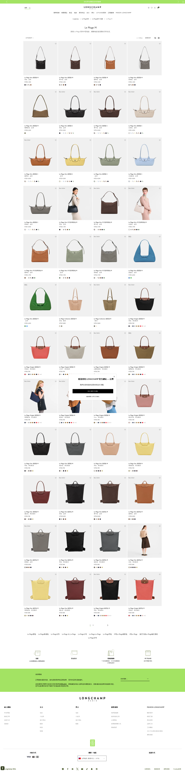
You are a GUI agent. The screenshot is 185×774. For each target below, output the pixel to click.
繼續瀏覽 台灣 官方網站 (92, 396)
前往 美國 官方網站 (93, 391)
